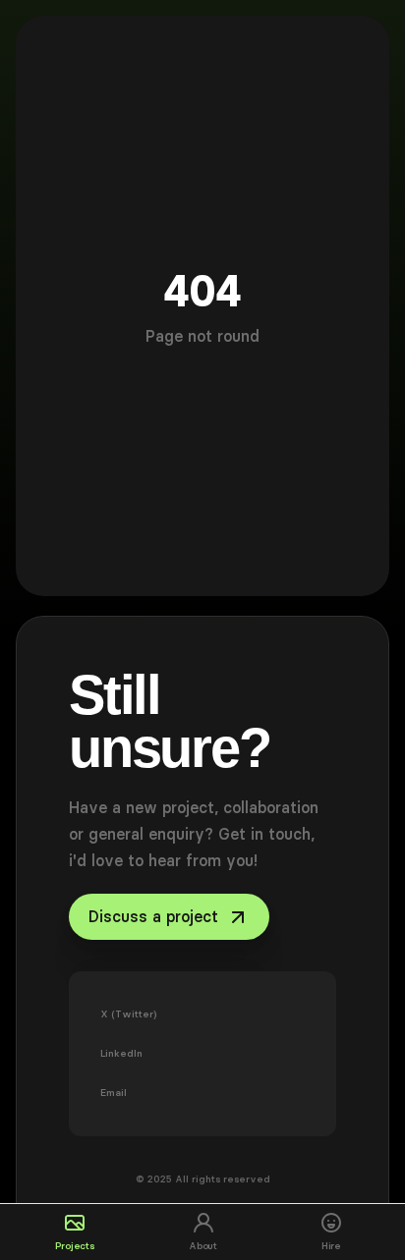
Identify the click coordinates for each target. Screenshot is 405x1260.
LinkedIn (121, 1053)
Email (113, 1092)
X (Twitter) (128, 1014)
